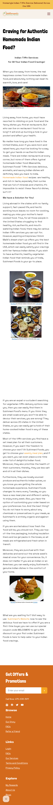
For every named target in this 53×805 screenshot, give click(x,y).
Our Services (12, 758)
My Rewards (12, 785)
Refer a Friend (13, 731)
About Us (10, 790)
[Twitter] (17, 705)
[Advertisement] (26, 371)
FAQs (8, 726)
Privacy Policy (13, 768)
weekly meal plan (33, 453)
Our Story (10, 721)
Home (8, 717)
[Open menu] (49, 14)
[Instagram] (7, 705)
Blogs (8, 794)
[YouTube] (22, 705)
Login (8, 748)
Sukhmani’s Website (18, 618)
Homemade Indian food (15, 177)
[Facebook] (12, 705)
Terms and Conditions (17, 763)
